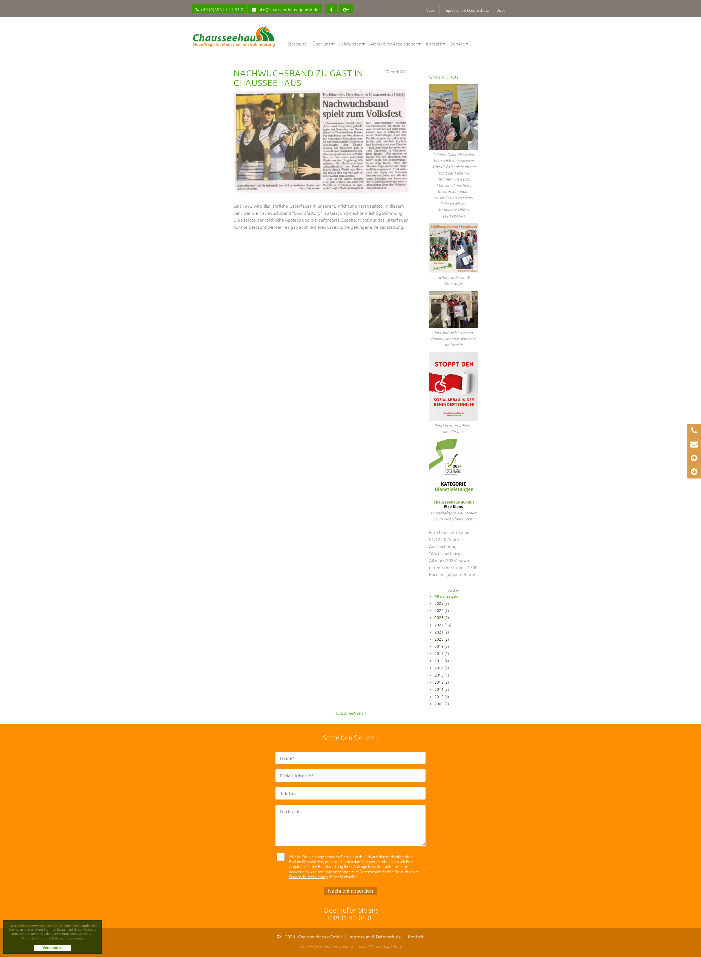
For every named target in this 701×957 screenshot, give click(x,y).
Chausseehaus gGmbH (320, 936)
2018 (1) (442, 653)
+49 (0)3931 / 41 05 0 (221, 9)
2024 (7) (442, 610)
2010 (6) (442, 696)
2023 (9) (442, 617)
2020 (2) (442, 639)
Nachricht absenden (350, 891)
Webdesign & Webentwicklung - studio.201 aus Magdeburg (350, 946)
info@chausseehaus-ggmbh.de (287, 9)
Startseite (297, 44)
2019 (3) (442, 646)
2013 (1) (442, 675)
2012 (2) (442, 682)
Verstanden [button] (52, 948)
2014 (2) (442, 668)
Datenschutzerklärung (308, 876)
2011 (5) (442, 689)
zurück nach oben (350, 712)
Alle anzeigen (446, 596)
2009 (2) (442, 703)
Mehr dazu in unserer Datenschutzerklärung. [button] (52, 938)
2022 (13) (443, 625)
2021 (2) (442, 632)
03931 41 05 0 (350, 917)
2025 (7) (442, 603)
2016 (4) (442, 660)
